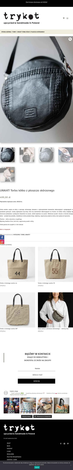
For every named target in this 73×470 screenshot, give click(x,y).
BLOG (8, 446)
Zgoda (37, 467)
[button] (70, 39)
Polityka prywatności (14, 457)
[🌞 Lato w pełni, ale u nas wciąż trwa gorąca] (45, 405)
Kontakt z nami (12, 459)
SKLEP (8, 443)
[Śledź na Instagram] (64, 443)
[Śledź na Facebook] (60, 443)
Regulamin (10, 454)
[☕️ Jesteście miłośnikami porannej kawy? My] (61, 405)
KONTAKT (9, 448)
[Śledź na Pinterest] (68, 443)
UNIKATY (27, 234)
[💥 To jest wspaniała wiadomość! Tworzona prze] (11, 405)
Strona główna (6, 32)
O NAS (9, 451)
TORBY (14, 32)
